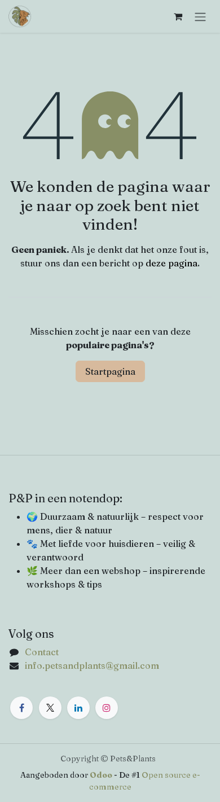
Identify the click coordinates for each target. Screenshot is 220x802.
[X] (50, 707)
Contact (42, 652)
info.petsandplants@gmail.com (92, 665)
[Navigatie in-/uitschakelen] (200, 16)
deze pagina (171, 263)
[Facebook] (21, 707)
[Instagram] (106, 707)
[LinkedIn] (78, 707)
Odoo (102, 775)
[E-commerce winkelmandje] (177, 16)
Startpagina (110, 371)
